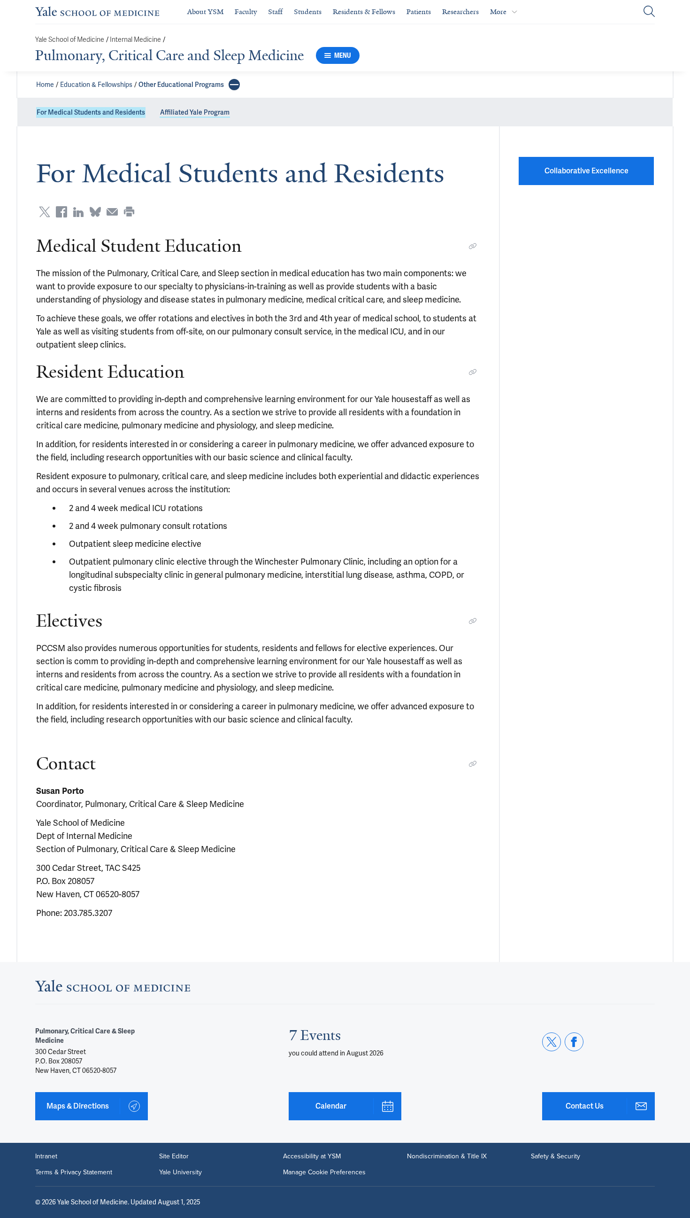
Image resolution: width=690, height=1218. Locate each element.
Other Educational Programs (181, 84)
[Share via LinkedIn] (78, 211)
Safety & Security (555, 1156)
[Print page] (129, 211)
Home (45, 84)
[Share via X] (44, 211)
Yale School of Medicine (69, 40)
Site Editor (174, 1156)
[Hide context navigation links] (234, 84)
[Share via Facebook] (61, 211)
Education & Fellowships (96, 84)
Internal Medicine (135, 40)
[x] (551, 1041)
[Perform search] (649, 12)
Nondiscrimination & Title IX (447, 1156)
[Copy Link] (472, 246)
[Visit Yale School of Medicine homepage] (112, 988)
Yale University (180, 1172)
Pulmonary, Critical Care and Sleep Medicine (169, 55)
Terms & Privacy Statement (73, 1172)
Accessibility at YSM (312, 1156)
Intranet (46, 1156)
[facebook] (574, 1041)
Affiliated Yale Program (195, 112)
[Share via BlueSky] (95, 211)
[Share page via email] (112, 211)
